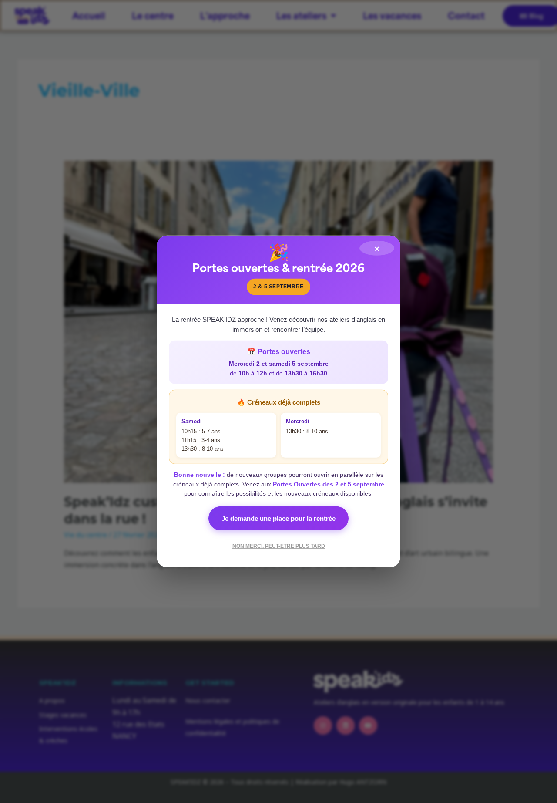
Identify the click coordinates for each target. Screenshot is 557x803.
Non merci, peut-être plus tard (278, 546)
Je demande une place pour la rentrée (278, 518)
